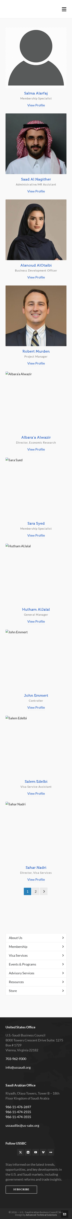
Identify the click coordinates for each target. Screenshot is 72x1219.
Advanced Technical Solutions (41, 1214)
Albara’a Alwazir (36, 437)
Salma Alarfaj (36, 93)
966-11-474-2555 (18, 1112)
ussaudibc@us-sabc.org (22, 1125)
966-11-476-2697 (18, 1107)
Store (13, 991)
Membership (18, 947)
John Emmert (36, 695)
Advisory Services (21, 973)
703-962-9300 (16, 1059)
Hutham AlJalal (36, 609)
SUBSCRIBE (21, 1189)
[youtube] (35, 1152)
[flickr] (50, 1152)
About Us (15, 938)
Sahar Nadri (36, 867)
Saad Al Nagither (36, 179)
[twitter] (20, 1152)
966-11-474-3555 (18, 1117)
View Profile (36, 105)
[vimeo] (43, 1152)
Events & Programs (22, 964)
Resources (16, 982)
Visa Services (18, 955)
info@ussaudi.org (18, 1067)
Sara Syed (36, 523)
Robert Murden (36, 351)
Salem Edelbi (36, 781)
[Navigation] (64, 9)
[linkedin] (28, 1152)
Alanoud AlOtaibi (36, 265)
